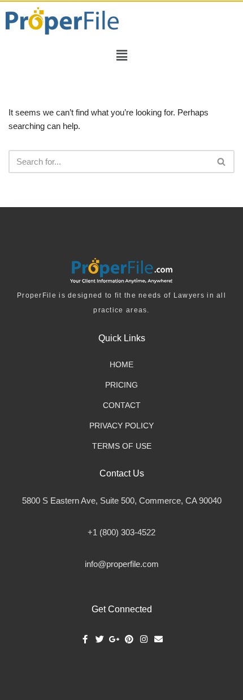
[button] (121, 56)
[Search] (222, 161)
